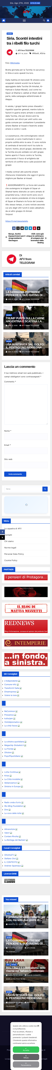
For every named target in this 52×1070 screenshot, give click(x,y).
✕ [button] (38, 1025)
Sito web (8, 459)
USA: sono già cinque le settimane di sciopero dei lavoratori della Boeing (35, 238)
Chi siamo (9, 541)
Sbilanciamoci (11, 783)
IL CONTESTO (11, 862)
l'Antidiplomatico (12, 722)
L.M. (28, 924)
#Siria (42, 53)
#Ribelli (35, 53)
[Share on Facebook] (2, 531)
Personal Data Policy (14, 554)
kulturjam (8, 718)
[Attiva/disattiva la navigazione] (24, 20)
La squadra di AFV (13, 528)
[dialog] (26, 1046)
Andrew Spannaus (12, 865)
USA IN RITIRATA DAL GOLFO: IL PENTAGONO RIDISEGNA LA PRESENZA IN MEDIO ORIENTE (26, 347)
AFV (26, 12)
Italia (9, 913)
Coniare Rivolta (11, 836)
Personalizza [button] (26, 1065)
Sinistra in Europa (12, 786)
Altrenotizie (9, 829)
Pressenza (9, 715)
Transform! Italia (12, 688)
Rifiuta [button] (26, 1058)
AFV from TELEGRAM (26, 50)
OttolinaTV (9, 855)
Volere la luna (10, 695)
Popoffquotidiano (12, 756)
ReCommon (10, 711)
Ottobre (8, 752)
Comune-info (10, 684)
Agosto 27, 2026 (15, 924)
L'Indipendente (11, 681)
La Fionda (9, 749)
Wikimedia (15, 63)
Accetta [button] (26, 1050)
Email (7, 445)
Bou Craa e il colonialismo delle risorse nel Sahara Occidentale (25, 969)
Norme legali (10, 547)
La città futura (11, 725)
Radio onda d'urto (13, 802)
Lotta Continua (11, 772)
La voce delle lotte (13, 813)
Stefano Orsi (10, 858)
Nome (7, 431)
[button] (44, 20)
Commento (10, 381)
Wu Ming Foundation (14, 806)
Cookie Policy (10, 560)
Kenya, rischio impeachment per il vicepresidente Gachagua (16, 237)
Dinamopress (10, 691)
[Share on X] (2, 537)
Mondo (9, 33)
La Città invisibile (12, 779)
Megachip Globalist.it (14, 745)
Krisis (7, 775)
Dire (6, 809)
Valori (7, 833)
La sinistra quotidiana (14, 741)
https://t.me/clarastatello (16, 221)
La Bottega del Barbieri (15, 840)
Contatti (8, 535)
